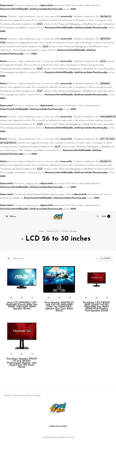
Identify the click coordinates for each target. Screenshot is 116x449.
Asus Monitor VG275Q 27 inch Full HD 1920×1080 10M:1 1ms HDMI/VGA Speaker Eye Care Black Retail (59, 306)
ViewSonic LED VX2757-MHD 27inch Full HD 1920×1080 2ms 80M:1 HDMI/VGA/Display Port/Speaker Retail (96, 306)
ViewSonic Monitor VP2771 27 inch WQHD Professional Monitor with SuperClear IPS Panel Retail (21, 363)
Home (41, 231)
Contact (36, 395)
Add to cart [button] (21, 297)
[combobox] (55, 258)
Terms (16, 395)
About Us (9, 395)
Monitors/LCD (52, 231)
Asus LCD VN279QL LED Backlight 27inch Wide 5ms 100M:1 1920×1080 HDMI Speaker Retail (21, 305)
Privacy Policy (26, 395)
